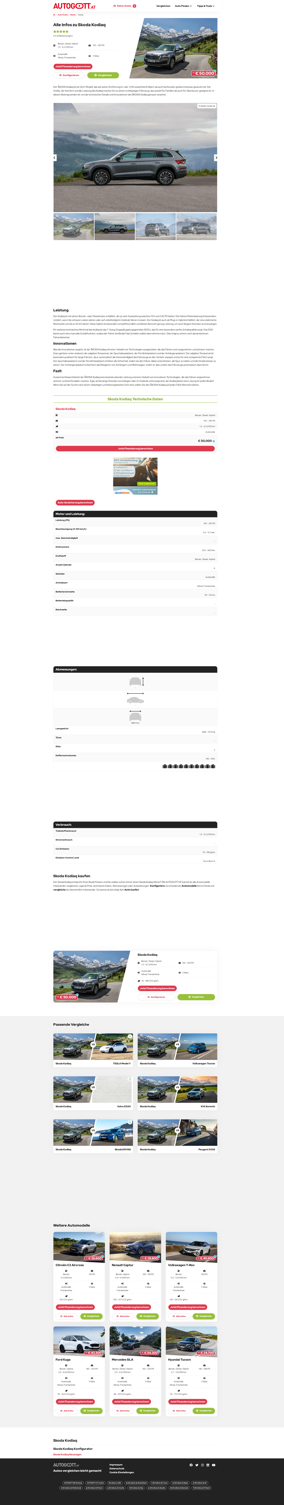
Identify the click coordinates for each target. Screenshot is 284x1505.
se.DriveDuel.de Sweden (156, 1488)
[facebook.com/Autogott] (191, 1465)
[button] (183, 6)
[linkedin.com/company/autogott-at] (207, 1465)
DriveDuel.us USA (115, 1483)
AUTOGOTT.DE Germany (73, 1483)
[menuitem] (163, 6)
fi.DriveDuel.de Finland (201, 1488)
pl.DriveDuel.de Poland (94, 1488)
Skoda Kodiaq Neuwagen (67, 1454)
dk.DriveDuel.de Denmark (179, 1488)
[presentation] (54, 157)
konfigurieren (70, 75)
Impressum (115, 1464)
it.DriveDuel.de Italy (136, 1488)
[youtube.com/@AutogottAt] (213, 1465)
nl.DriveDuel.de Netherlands (71, 1488)
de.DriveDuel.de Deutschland (136, 1483)
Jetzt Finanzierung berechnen (73, 66)
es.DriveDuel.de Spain (180, 1483)
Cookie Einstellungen (121, 1472)
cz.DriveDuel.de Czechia (115, 1488)
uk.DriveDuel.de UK (200, 1483)
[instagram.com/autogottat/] (202, 1465)
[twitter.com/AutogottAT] (196, 1465)
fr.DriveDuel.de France (159, 1483)
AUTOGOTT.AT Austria (95, 1483)
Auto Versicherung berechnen (75, 502)
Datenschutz (116, 1468)
